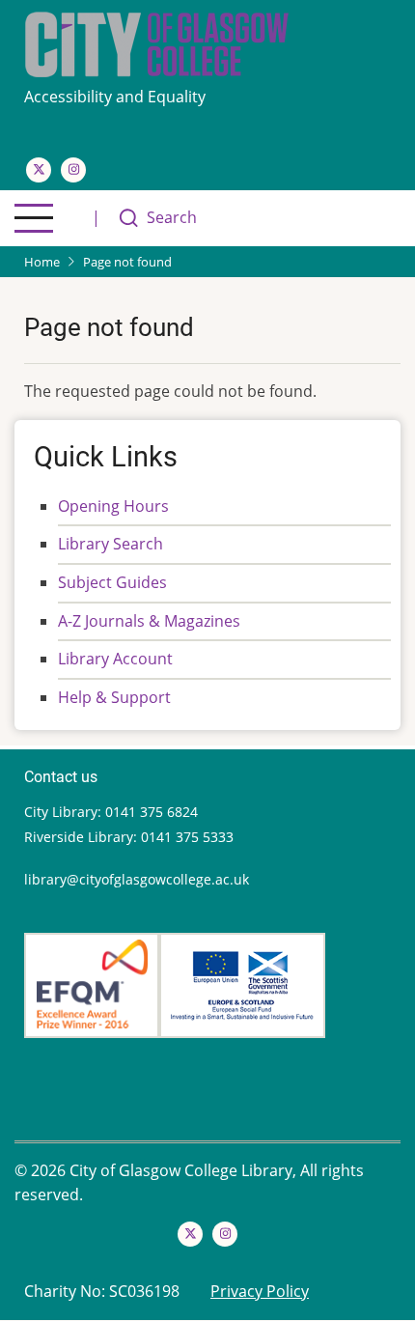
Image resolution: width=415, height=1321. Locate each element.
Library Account (115, 658)
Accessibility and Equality (116, 96)
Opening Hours (113, 506)
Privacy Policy (259, 1291)
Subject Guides (112, 582)
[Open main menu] (33, 218)
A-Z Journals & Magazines (149, 621)
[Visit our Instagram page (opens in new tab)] (73, 169)
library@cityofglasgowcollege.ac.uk (136, 879)
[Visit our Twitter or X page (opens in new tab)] (38, 169)
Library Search (110, 543)
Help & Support (114, 697)
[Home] (157, 42)
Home (42, 261)
